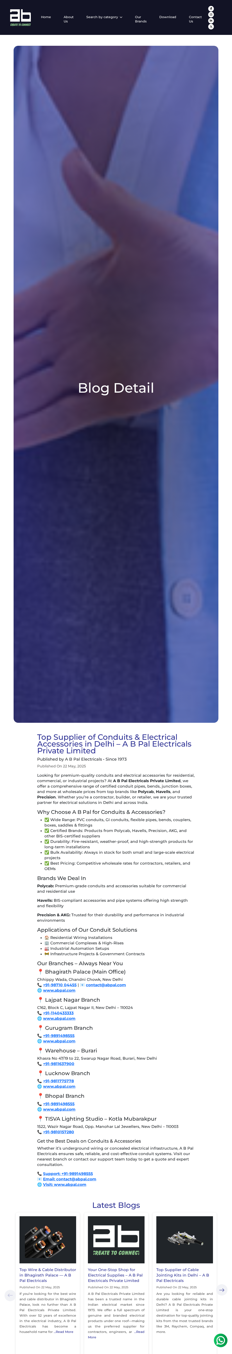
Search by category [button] (102, 17)
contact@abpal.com (106, 985)
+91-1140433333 (58, 1013)
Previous (10, 1295)
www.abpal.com (59, 990)
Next (221, 1290)
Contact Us (195, 19)
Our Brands (141, 19)
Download (167, 17)
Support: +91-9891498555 (68, 1173)
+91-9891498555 (59, 1035)
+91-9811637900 (58, 1063)
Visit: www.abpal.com (64, 1184)
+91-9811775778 (58, 1081)
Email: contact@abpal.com (69, 1179)
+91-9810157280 (58, 1132)
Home (46, 17)
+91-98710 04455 (60, 985)
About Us (69, 19)
